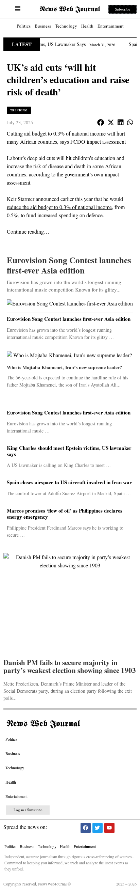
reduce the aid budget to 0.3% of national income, (60, 206)
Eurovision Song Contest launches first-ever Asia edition (68, 412)
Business (43, 26)
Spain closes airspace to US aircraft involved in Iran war (69, 482)
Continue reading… (28, 231)
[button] (17, 9)
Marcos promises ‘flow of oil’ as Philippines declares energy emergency (64, 513)
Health (87, 26)
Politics (24, 26)
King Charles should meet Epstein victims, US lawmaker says (69, 451)
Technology (66, 26)
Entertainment (111, 26)
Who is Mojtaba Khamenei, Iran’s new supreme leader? (64, 367)
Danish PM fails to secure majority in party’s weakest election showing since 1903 (69, 667)
